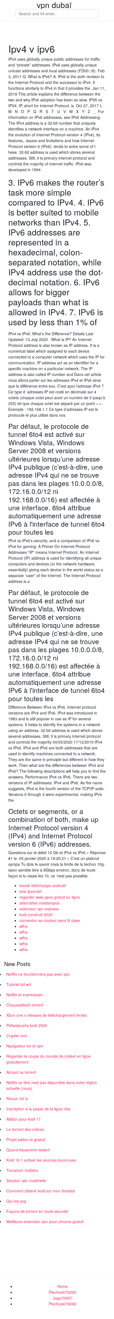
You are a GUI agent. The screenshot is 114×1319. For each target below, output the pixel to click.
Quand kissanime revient (28, 1149)
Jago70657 (62, 1298)
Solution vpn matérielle (26, 1180)
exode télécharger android (42, 885)
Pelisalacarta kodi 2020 (26, 1025)
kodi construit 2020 (36, 914)
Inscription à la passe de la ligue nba (38, 1108)
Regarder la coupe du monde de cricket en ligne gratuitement (48, 1059)
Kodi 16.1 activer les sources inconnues (41, 1160)
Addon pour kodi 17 (23, 1119)
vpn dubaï (54, 4)
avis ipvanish (30, 891)
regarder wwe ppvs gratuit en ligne (49, 897)
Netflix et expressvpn (24, 994)
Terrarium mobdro (22, 1170)
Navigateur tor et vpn (24, 1046)
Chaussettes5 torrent (24, 1005)
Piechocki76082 (62, 1292)
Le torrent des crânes (25, 1129)
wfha (23, 926)
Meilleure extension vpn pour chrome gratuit (45, 1221)
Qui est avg (16, 1201)
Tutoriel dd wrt (18, 984)
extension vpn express (39, 908)
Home (62, 1286)
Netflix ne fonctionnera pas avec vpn (38, 974)
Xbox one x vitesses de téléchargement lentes (46, 1015)
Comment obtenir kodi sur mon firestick (40, 1190)
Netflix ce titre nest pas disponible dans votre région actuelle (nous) (51, 1085)
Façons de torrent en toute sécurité (37, 1211)
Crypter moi (16, 1035)
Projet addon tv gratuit (25, 1139)
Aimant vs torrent (21, 1072)
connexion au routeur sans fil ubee (49, 920)
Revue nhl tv (17, 1098)
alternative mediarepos (39, 903)
